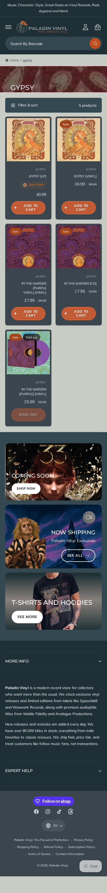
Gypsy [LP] (37, 176)
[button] (8, 27)
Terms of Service (39, 854)
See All (75, 555)
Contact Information (70, 854)
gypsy (27, 60)
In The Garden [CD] (80, 283)
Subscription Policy (81, 847)
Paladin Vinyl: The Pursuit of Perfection (41, 840)
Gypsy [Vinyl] (85, 176)
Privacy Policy (83, 840)
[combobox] (53, 43)
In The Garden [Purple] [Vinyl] (32, 391)
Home (14, 60)
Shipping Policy (28, 847)
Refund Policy (53, 847)
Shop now (26, 488)
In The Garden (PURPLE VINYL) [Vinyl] (34, 287)
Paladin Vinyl (58, 865)
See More (27, 616)
